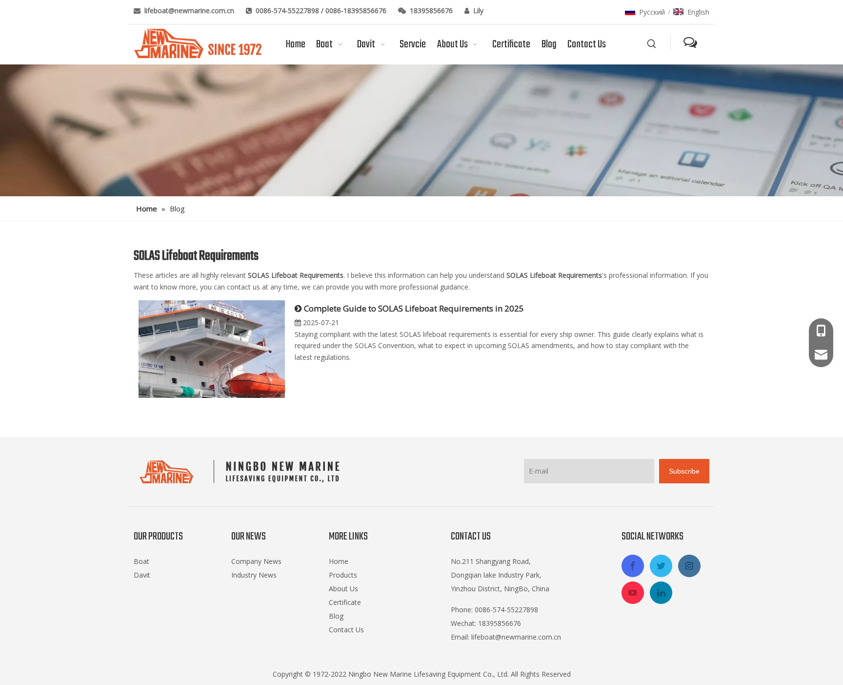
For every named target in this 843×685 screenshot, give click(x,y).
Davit (142, 575)
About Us (343, 588)
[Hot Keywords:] (652, 44)
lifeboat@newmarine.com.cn (190, 10)
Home (338, 561)
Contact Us (346, 629)
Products (343, 575)
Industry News (254, 575)
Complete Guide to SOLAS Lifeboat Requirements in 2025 (414, 308)
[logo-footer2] (242, 472)
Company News (256, 561)
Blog (336, 616)
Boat (141, 561)
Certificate (345, 602)
